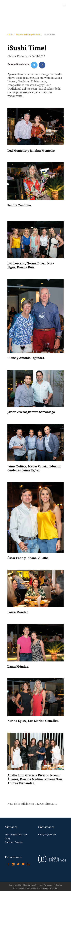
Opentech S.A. (51, 888)
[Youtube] (23, 864)
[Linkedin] (28, 864)
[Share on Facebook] (42, 65)
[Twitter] (18, 864)
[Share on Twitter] (34, 65)
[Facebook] (8, 864)
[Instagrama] (13, 864)
